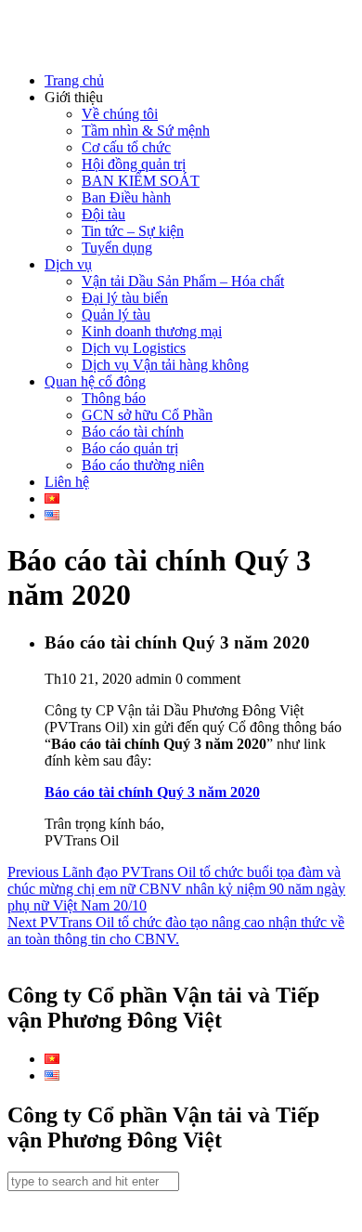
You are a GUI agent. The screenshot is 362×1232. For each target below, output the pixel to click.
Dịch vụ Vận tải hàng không (165, 365)
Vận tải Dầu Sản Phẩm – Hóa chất (183, 281)
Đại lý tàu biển (125, 298)
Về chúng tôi (120, 114)
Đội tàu (103, 214)
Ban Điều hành (126, 197)
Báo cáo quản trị (130, 448)
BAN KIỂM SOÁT (141, 181)
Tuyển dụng (117, 248)
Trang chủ (74, 80)
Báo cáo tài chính (133, 431)
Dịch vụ (68, 264)
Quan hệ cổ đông (95, 381)
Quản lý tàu (116, 314)
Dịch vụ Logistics (134, 348)
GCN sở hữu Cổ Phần (147, 415)
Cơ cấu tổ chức (126, 147)
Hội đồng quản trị (134, 164)
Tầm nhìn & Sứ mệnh (146, 130)
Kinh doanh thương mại (152, 331)
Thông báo (114, 398)
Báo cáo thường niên (143, 465)
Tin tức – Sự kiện (133, 231)
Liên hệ (67, 482)
